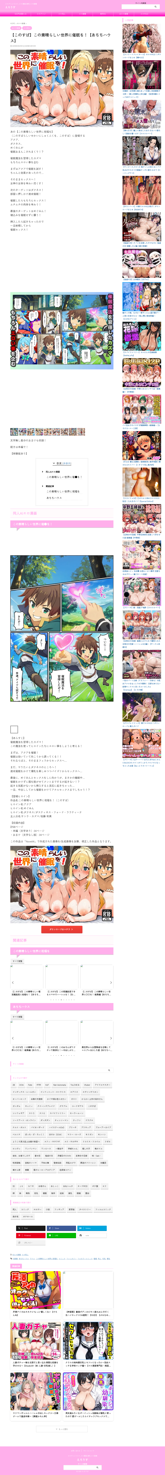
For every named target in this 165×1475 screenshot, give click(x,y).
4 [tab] (58, 1000)
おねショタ (68, 1186)
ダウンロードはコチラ (60, 929)
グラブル (63, 1106)
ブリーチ (73, 1127)
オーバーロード (19, 1098)
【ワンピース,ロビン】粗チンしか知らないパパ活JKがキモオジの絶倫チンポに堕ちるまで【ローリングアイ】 (141, 170)
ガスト (74, 1098)
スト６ (42, 1113)
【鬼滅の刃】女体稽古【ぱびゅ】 (136, 279)
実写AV (103, 13)
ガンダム (16, 1106)
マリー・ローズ (74, 1134)
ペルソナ (16, 1134)
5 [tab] (61, 1000)
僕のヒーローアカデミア (44, 1169)
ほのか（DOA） (56, 1134)
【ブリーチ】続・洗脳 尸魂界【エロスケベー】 (141, 607)
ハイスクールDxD (56, 1127)
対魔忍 (103, 1162)
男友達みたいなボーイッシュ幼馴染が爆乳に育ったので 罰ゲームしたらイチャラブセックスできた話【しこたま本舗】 (88, 1416)
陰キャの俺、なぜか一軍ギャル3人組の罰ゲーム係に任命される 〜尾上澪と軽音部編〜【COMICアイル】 (140, 315)
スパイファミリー (57, 1113)
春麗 (27, 1169)
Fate (30, 1084)
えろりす (10, 7)
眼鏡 (79, 1193)
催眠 (45, 1193)
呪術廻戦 (16, 1162)
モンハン (102, 1134)
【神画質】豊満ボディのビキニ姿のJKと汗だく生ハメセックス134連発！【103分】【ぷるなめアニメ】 (87, 1315)
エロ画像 (82, 13)
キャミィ (29, 1106)
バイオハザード (37, 1127)
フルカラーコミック (85, 1258)
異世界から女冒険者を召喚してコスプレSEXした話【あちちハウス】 (35, 1049)
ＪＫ (21, 1186)
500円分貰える (21, 13)
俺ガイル (98, 1148)
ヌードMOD (82, 1186)
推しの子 (86, 1148)
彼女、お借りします (21, 1155)
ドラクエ (89, 1120)
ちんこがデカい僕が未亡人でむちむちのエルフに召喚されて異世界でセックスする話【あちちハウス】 (70, 1049)
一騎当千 (59, 1148)
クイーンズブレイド (46, 1106)
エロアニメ (41, 13)
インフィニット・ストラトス (53, 1091)
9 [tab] (71, 1000)
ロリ (104, 1186)
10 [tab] (74, 1000)
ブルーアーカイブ (103, 1127)
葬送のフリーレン (88, 1162)
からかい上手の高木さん (92, 1098)
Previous (12, 982)
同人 (14, 1209)
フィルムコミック (103, 1209)
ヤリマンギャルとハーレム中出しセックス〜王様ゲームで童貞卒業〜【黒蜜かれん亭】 (35, 1414)
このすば (92, 1106)
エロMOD (144, 13)
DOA (21, 1084)
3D (14, 1186)
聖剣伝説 (57, 1162)
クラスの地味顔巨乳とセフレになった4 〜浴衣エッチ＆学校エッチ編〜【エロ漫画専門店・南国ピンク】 (88, 1365)
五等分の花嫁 (81, 1155)
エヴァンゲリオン (90, 1091)
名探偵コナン (65, 1169)
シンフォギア (18, 1113)
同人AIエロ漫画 (53, 471)
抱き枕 (15, 1216)
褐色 (28, 1193)
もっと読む (63, 1429)
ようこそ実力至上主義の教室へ (26, 1141)
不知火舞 (45, 1162)
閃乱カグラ (71, 1162)
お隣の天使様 (36, 1098)
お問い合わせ (75, 1451)
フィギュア (59, 1209)
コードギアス (77, 1106)
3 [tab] (56, 1000)
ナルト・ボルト (19, 1127)
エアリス (74, 1091)
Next (111, 982)
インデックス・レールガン (24, 1091)
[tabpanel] (36, 981)
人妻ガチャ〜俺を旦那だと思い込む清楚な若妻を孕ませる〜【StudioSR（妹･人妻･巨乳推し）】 (35, 1364)
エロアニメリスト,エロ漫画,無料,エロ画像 (82, 1456)
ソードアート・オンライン (24, 1120)
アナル (32, 1258)
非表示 (67, 463)
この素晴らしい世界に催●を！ (64, 477)
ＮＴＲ (31, 1186)
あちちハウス (54, 498)
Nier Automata (59, 1084)
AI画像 (15, 1258)
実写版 (72, 1209)
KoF (47, 1084)
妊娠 (62, 1193)
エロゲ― (37, 1209)
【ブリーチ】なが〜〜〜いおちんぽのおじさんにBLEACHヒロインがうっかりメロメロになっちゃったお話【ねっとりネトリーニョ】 (141, 762)
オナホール (28, 1216)
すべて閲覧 (17, 961)
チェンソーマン (61, 1120)
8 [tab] (69, 1000)
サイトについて (88, 1451)
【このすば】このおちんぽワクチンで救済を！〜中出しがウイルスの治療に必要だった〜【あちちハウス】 (105, 993)
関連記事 (50, 486)
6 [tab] (64, 1000)
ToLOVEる (75, 1084)
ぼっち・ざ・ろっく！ (34, 1134)
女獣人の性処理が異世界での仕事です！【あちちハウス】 (105, 1049)
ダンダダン (45, 1120)
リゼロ (107, 1141)
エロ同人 (61, 13)
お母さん (42, 1186)
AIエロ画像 (123, 13)
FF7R (39, 1084)
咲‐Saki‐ (96, 1155)
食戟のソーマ (31, 1162)
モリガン (89, 1134)
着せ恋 (37, 1155)
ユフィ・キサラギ (52, 1141)
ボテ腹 (95, 1186)
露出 (87, 1193)
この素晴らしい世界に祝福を (63, 491)
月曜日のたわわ (64, 1155)
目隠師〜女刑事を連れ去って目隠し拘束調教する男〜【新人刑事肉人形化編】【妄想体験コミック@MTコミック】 (141, 94)
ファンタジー (71, 1258)
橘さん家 (16, 1169)
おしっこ (55, 1186)
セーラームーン (76, 1113)
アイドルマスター (102, 1084)
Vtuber (87, 1084)
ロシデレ (16, 1148)
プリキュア (86, 1127)
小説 (48, 1209)
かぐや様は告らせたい (56, 1098)
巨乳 (36, 1193)
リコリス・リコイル (91, 1141)
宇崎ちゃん (73, 1148)
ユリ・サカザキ (71, 1141)
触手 (53, 1193)
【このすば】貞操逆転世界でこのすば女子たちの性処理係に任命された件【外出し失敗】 (70, 993)
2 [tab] (53, 1000)
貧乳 (70, 1193)
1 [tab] (51, 1000)
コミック (25, 1209)
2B (14, 1084)
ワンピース (46, 1148)
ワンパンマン (31, 1148)
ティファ (77, 1120)
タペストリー (85, 1209)
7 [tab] (66, 1000)
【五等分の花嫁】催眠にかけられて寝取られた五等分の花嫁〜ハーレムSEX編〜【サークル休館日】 (141, 644)
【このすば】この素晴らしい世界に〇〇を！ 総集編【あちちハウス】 (36, 993)
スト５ (32, 1113)
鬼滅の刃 (49, 1155)
